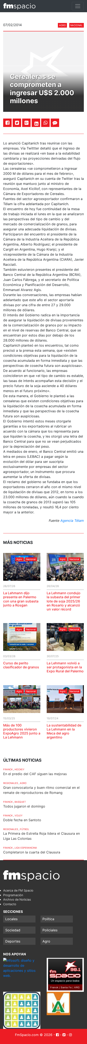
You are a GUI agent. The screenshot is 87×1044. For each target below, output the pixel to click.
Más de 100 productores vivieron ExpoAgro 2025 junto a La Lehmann (21, 731)
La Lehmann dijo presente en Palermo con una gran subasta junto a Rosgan (20, 599)
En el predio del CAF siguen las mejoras (35, 774)
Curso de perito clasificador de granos (21, 665)
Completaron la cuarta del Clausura (31, 852)
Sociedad (12, 930)
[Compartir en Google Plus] (26, 122)
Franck (8, 769)
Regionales (10, 783)
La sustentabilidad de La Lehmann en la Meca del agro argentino (64, 731)
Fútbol (24, 829)
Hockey (19, 769)
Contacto (9, 904)
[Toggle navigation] (78, 6)
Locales (11, 919)
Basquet (20, 801)
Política (48, 919)
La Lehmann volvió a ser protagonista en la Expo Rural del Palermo (65, 667)
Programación (13, 895)
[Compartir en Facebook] (7, 122)
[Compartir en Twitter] (17, 122)
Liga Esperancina (26, 847)
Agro (62, 25)
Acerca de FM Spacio (18, 890)
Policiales (49, 930)
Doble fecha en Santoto (22, 820)
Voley (18, 815)
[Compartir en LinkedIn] (36, 124)
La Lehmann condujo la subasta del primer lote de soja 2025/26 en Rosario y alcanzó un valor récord (63, 601)
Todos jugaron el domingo (24, 806)
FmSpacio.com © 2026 (33, 1035)
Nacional (76, 25)
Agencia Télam (72, 520)
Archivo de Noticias (17, 899)
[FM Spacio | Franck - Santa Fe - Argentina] (19, 6)
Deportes (12, 941)
